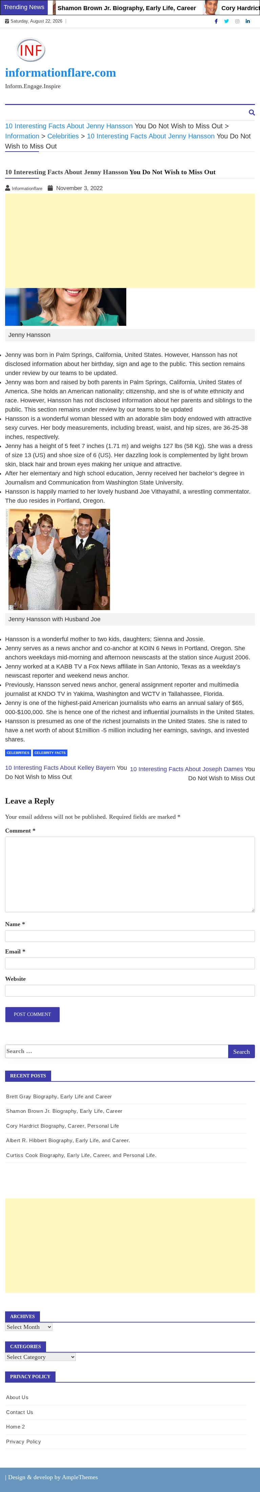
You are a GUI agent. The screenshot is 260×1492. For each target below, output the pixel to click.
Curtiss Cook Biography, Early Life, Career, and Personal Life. (81, 1155)
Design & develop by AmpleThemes (53, 1477)
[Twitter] (227, 21)
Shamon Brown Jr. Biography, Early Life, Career (115, 8)
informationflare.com (60, 72)
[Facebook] (217, 21)
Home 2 (15, 1427)
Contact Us (58, 113)
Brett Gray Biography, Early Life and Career (59, 1096)
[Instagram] (238, 21)
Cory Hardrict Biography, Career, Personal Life (62, 1126)
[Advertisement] (130, 1245)
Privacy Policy (23, 1441)
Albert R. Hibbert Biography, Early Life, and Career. (68, 1140)
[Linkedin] (248, 21)
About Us (21, 113)
